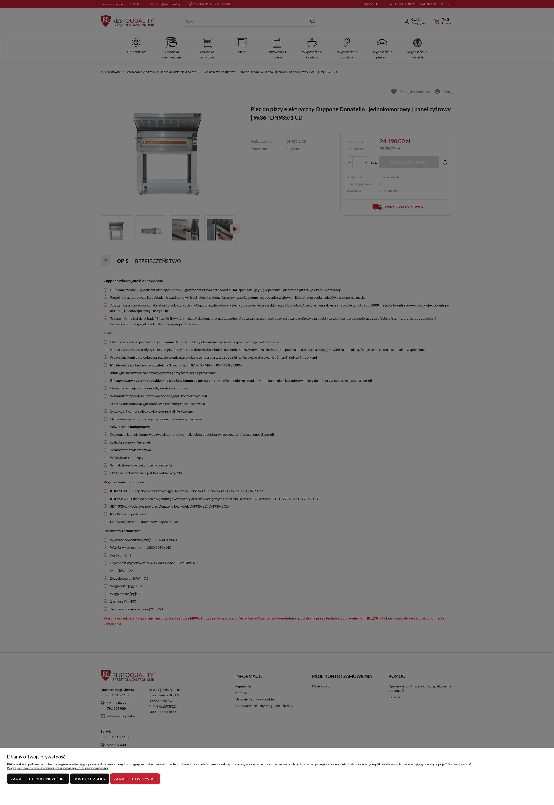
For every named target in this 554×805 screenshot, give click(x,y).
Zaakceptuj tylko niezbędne (38, 779)
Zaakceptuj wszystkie (135, 779)
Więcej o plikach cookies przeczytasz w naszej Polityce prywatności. (57, 768)
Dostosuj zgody (90, 779)
